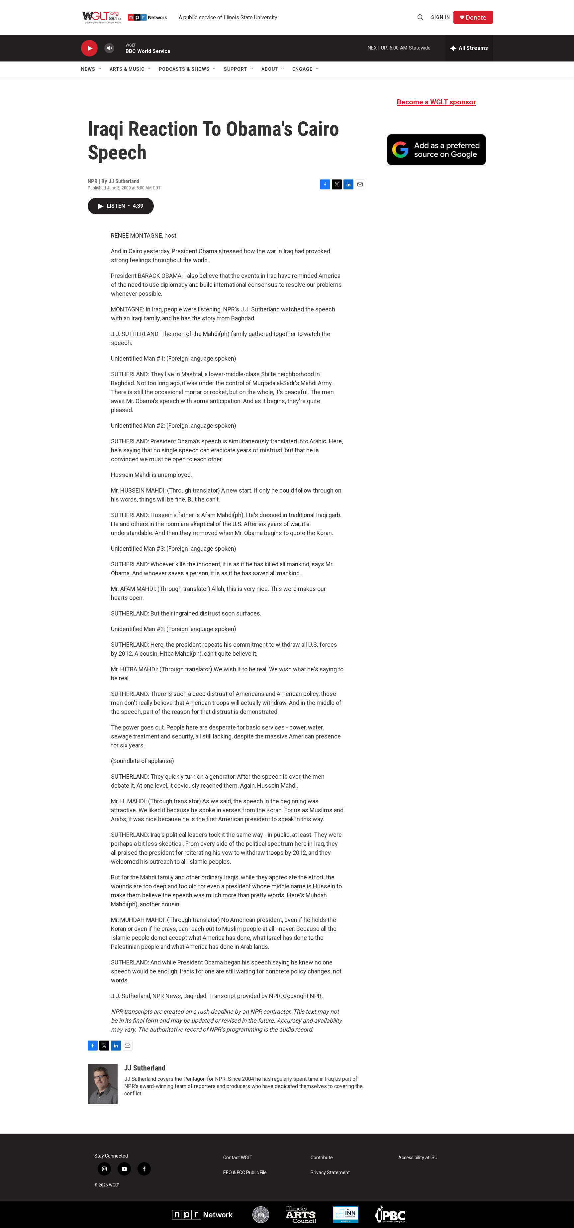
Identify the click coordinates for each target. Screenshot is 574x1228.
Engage (302, 69)
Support (235, 69)
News (88, 69)
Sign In (440, 17)
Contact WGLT (237, 1157)
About (269, 69)
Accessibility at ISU (417, 1157)
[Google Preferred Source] (436, 149)
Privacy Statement (330, 1172)
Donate (476, 17)
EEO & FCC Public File (245, 1172)
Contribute (322, 1157)
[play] (89, 48)
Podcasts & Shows (184, 69)
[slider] (120, 48)
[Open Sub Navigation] (100, 69)
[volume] (109, 48)
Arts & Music (127, 69)
